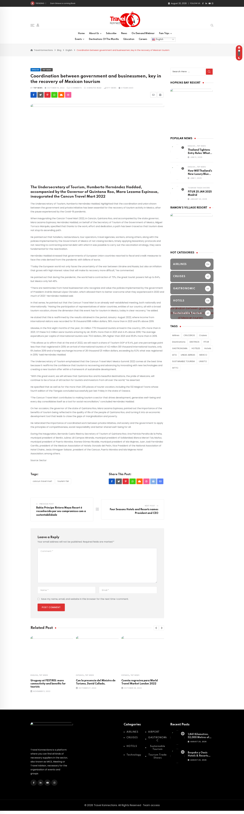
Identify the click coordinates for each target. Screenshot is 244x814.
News (124, 33)
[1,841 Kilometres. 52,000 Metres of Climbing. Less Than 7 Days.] (177, 737)
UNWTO (203, 361)
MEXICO (203, 354)
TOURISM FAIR (63, 481)
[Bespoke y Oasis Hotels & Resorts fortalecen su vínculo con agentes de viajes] (177, 756)
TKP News (43, 675)
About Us (94, 33)
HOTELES (196, 348)
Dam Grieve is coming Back (62, 3)
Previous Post (47, 504)
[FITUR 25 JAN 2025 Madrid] (177, 193)
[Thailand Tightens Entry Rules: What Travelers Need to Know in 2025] (177, 151)
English (159, 39)
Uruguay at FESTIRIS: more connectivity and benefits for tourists (48, 683)
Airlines (175, 335)
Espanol (80, 675)
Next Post (150, 506)
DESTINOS (194, 341)
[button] (156, 627)
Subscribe (111, 33)
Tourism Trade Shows (199, 188)
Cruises (203, 335)
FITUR (206, 341)
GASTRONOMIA (179, 348)
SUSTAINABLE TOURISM (183, 361)
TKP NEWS (37, 88)
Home (81, 33)
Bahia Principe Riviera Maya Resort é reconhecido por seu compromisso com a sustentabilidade (61, 511)
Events (78, 39)
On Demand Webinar (143, 33)
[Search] (212, 25)
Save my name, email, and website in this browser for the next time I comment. (85, 599)
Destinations (178, 341)
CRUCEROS (189, 335)
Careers (143, 39)
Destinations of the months (104, 39)
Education (128, 39)
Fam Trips (164, 33)
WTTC (175, 367)
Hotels (207, 348)
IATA (174, 354)
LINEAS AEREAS (188, 354)
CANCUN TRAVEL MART (42, 481)
